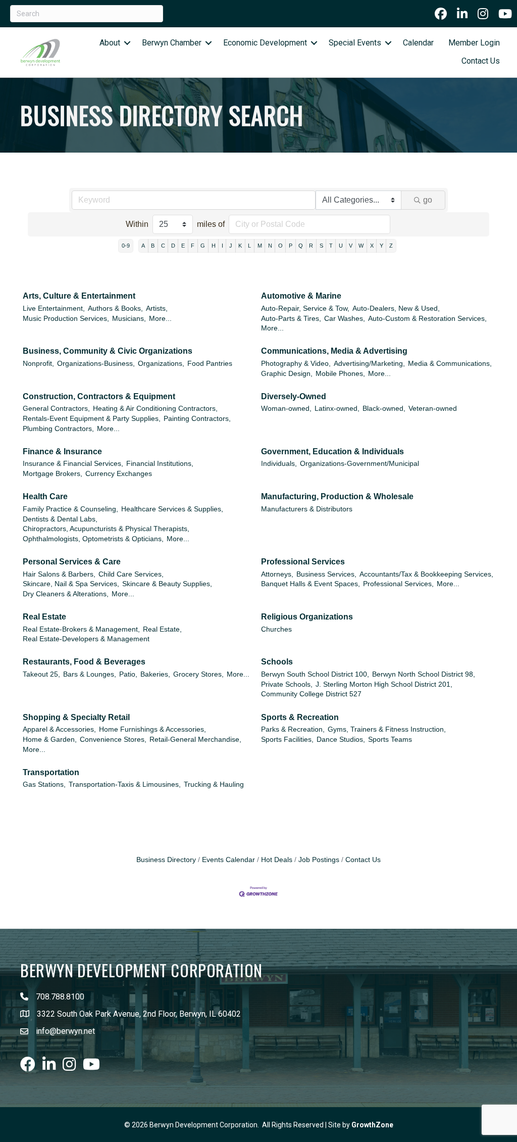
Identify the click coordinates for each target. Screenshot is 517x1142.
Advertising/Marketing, (369, 363)
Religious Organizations (307, 616)
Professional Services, (398, 584)
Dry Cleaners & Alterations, (66, 594)
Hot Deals (276, 860)
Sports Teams (390, 739)
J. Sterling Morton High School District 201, (384, 684)
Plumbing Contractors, (58, 429)
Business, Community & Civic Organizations (107, 351)
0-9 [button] (126, 246)
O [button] (280, 246)
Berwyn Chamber (171, 42)
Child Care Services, (131, 574)
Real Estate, (162, 629)
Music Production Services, (66, 318)
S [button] (321, 246)
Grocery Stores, (198, 674)
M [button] (259, 246)
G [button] (202, 246)
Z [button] (391, 246)
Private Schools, (287, 684)
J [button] (230, 246)
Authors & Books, (115, 308)
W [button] (361, 246)
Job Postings (318, 860)
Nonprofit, (38, 363)
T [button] (331, 246)
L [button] (249, 246)
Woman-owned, (286, 408)
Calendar (418, 42)
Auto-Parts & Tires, (291, 318)
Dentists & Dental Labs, (60, 519)
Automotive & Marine (301, 296)
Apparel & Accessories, (59, 729)
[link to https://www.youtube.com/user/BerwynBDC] (505, 14)
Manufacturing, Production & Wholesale (337, 496)
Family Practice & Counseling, (70, 509)
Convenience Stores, (113, 739)
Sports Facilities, (287, 739)
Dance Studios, (341, 739)
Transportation (51, 772)
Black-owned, (384, 408)
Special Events (355, 42)
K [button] (240, 246)
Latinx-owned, (337, 408)
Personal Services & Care (72, 561)
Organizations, (161, 363)
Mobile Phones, (340, 373)
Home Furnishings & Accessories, (152, 729)
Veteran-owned (432, 408)
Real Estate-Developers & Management (86, 639)
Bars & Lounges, (89, 674)
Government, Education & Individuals (332, 451)
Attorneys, (277, 574)
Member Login (474, 42)
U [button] (341, 246)
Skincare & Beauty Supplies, (167, 584)
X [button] (372, 246)
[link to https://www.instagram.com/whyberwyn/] (483, 14)
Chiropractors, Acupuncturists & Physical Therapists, (106, 529)
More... (160, 318)
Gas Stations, (44, 784)
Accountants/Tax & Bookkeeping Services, (426, 574)
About (109, 42)
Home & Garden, (50, 739)
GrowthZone (372, 1125)
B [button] (152, 246)
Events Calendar (228, 860)
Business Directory (166, 860)
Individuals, (279, 463)
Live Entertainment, (54, 308)
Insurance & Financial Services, (73, 463)
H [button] (214, 246)
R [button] (311, 246)
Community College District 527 (311, 694)
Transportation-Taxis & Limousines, (125, 784)
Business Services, (326, 574)
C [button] (163, 246)
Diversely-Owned (293, 396)
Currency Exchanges (118, 474)
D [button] (173, 246)
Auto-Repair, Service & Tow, (305, 308)
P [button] (290, 246)
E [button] (183, 246)
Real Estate (44, 616)
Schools (277, 661)
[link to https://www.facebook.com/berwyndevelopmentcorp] (441, 14)
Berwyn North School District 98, (423, 674)
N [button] (270, 246)
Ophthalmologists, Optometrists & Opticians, (93, 539)
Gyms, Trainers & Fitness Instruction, (387, 729)
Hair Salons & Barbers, (59, 574)
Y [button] (381, 246)
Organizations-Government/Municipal (359, 463)
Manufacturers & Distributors (306, 509)
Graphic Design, (287, 373)
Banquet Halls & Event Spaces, (310, 584)
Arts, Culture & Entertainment (79, 296)
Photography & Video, (296, 363)
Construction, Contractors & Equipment (99, 396)
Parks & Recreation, (293, 729)
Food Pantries (209, 363)
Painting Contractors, (197, 418)
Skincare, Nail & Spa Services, (71, 584)
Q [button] (300, 246)
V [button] (350, 246)
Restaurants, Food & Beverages (84, 661)
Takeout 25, (41, 674)
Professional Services (303, 561)
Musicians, (129, 318)
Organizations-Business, (96, 363)
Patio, (128, 674)
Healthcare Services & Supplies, (172, 509)
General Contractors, (56, 408)
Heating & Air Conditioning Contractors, (155, 408)
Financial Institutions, (159, 463)
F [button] (192, 246)
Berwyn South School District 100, (315, 674)
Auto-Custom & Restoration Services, (427, 318)
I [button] (222, 246)
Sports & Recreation (300, 717)
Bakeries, (155, 674)
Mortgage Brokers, (52, 474)
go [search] (427, 200)
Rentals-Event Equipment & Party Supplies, (92, 418)
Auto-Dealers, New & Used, (396, 308)
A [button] (143, 246)
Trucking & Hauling (214, 784)
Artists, (157, 308)
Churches (276, 629)
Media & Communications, (450, 363)
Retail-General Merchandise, (195, 739)
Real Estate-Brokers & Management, (81, 629)
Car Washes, (344, 318)
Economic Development (265, 42)
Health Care (45, 496)
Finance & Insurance (62, 451)
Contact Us (480, 61)
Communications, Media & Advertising (334, 351)
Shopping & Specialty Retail (76, 717)
